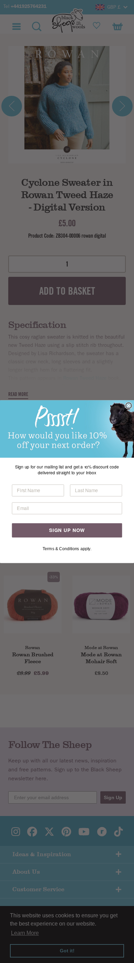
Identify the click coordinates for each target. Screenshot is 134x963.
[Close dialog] (129, 405)
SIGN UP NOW (67, 529)
